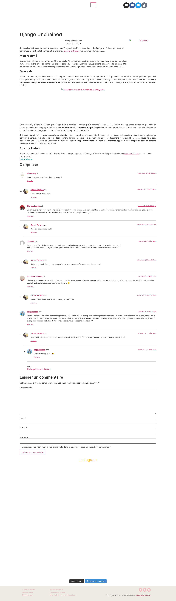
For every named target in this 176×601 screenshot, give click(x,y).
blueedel (30, 241)
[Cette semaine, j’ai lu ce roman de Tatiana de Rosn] (61, 496)
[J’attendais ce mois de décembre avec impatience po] (34, 489)
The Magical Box (34, 206)
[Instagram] (126, 5)
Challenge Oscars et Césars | (38, 369)
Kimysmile (31, 173)
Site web (24, 437)
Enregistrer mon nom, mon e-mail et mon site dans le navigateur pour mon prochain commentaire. (66, 447)
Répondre (30, 181)
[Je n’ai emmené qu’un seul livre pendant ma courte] (115, 521)
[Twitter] (138, 5)
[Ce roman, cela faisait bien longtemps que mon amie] (88, 518)
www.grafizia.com (143, 595)
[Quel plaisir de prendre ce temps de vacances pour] (142, 488)
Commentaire (27, 388)
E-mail (23, 428)
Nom (23, 418)
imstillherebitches (34, 276)
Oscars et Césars (71, 51)
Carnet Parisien (37, 190)
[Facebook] (132, 5)
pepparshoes (32, 312)
